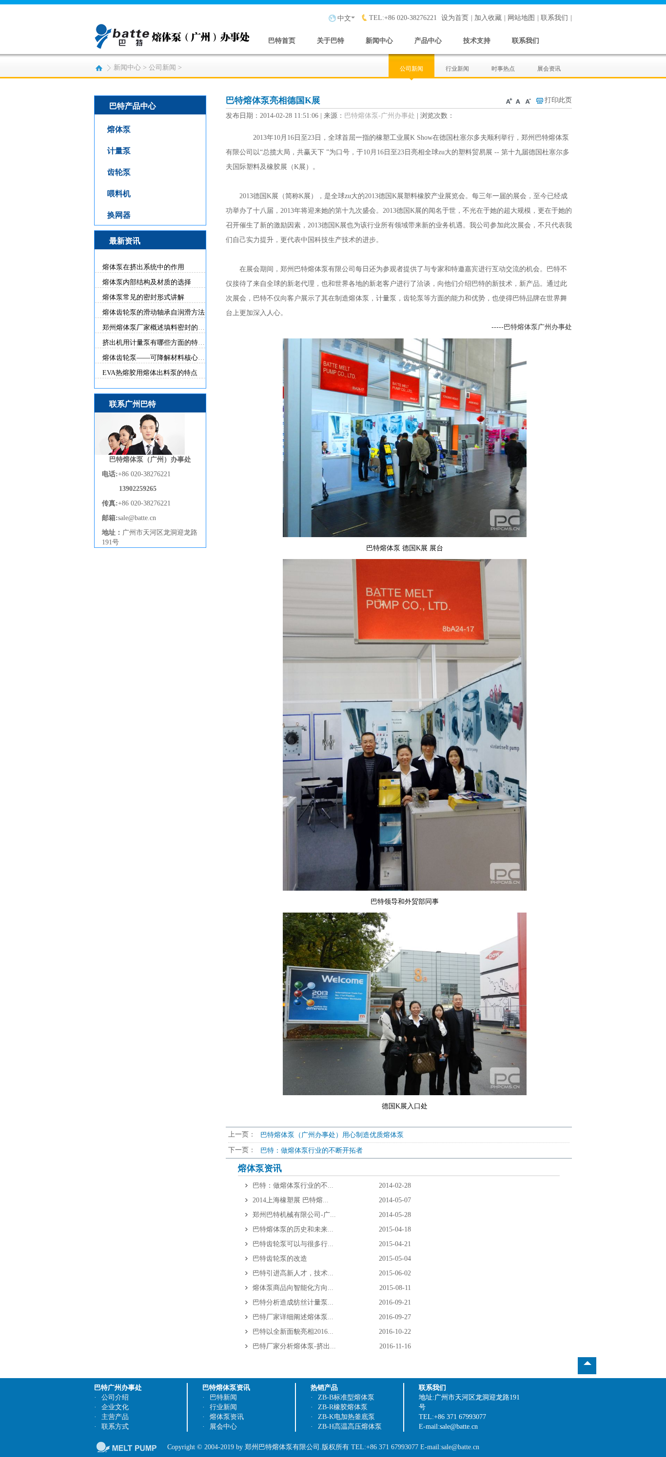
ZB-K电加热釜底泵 (346, 1416)
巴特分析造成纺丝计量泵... (293, 1302)
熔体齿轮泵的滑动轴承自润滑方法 (153, 312)
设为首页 (455, 17)
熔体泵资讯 (227, 1416)
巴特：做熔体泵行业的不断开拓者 (311, 1150)
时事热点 (503, 68)
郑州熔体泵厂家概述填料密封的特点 (157, 327)
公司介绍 (115, 1397)
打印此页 (558, 100)
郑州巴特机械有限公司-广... (294, 1214)
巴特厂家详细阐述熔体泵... (293, 1317)
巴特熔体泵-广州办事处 (379, 115)
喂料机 (119, 193)
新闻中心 (379, 40)
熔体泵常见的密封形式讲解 (143, 297)
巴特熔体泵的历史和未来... (293, 1229)
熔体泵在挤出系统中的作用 (143, 267)
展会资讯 (549, 68)
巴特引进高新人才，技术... (293, 1273)
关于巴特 (330, 40)
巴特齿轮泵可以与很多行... (293, 1244)
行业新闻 (457, 68)
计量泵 (119, 151)
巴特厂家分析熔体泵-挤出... (294, 1346)
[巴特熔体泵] (172, 28)
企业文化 (115, 1407)
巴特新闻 (223, 1397)
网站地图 (521, 17)
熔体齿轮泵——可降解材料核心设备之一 (163, 357)
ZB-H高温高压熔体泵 (350, 1426)
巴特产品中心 (132, 106)
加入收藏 (488, 17)
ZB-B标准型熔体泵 (346, 1397)
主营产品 (115, 1416)
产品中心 (428, 40)
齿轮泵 (119, 172)
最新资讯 (124, 241)
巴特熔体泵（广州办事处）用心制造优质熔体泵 (332, 1135)
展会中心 (223, 1426)
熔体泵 (119, 129)
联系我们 (554, 17)
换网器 (119, 215)
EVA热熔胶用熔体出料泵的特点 (149, 372)
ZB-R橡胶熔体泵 (343, 1407)
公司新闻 (162, 67)
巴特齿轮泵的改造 (280, 1258)
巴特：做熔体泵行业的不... (293, 1185)
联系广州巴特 (132, 404)
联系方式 (115, 1426)
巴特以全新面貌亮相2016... (293, 1331)
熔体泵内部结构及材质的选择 (146, 282)
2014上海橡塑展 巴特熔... (291, 1200)
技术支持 (476, 40)
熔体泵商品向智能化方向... (293, 1287)
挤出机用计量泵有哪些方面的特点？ (157, 342)
